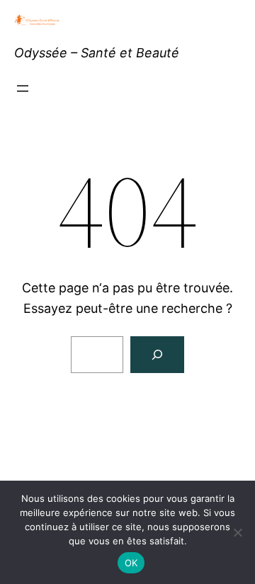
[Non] (237, 532)
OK (131, 562)
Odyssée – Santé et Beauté (96, 52)
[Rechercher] (157, 354)
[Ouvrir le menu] (22, 88)
